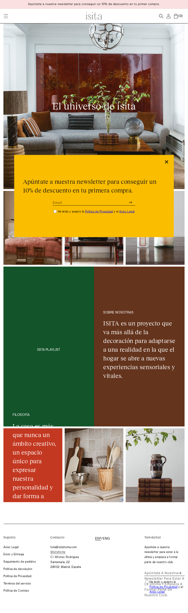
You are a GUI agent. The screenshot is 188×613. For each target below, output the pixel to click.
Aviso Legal (127, 211)
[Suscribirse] (130, 202)
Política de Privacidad (99, 211)
